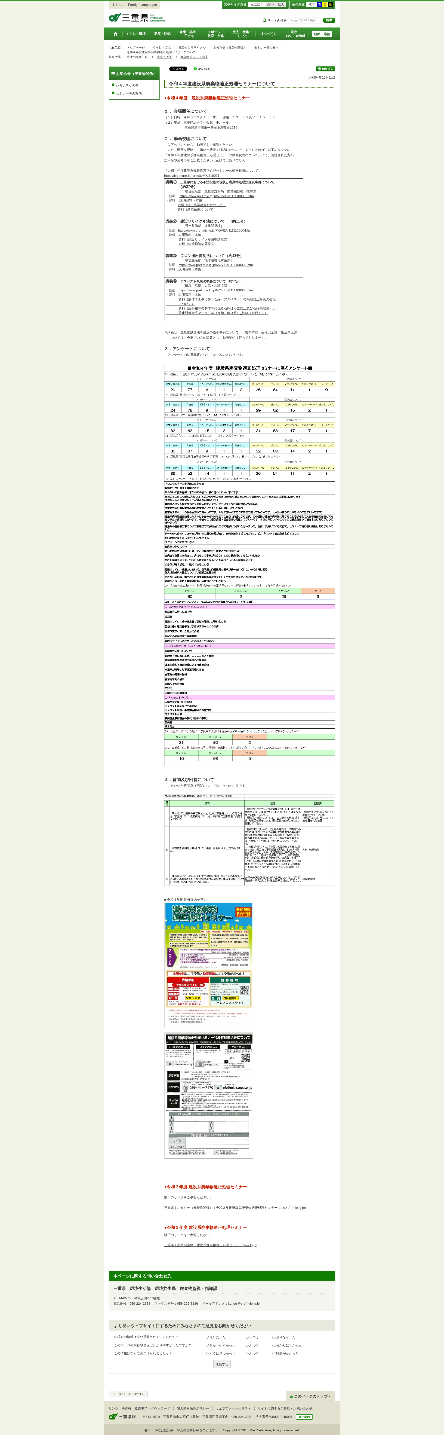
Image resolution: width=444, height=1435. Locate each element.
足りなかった (286, 1337)
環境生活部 (164, 57)
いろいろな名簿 (127, 85)
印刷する (325, 68)
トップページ (136, 47)
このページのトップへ (312, 1396)
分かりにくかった (289, 1345)
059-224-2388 (140, 1303)
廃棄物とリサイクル (192, 47)
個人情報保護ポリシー (193, 1408)
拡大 (281, 4)
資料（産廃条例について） (197, 209)
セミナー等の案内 (266, 47)
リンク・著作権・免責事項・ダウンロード (139, 1408)
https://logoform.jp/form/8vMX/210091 (191, 175)
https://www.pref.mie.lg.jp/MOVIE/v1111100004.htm (215, 230)
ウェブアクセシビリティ (233, 1408)
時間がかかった (287, 1353)
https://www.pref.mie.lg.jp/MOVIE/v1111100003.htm (216, 196)
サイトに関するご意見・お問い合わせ (285, 1408)
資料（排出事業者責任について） (202, 205)
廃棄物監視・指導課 (193, 57)
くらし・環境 (162, 47)
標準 (311, 4)
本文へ (117, 4)
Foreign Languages (142, 4)
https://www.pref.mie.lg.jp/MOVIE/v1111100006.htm (216, 290)
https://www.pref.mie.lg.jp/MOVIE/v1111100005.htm (216, 265)
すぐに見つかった (222, 1353)
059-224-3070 (241, 1417)
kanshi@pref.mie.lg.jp (244, 1303)
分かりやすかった (222, 1345)
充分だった (218, 1337)
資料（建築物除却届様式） (198, 244)
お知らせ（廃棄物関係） (230, 47)
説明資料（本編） (192, 200)
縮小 (270, 4)
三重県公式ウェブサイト (137, 17)
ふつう (254, 1337)
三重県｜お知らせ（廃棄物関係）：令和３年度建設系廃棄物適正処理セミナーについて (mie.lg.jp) (235, 1207)
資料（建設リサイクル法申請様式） (204, 239)
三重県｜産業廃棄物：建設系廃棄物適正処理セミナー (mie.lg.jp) (210, 1245)
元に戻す (256, 4)
